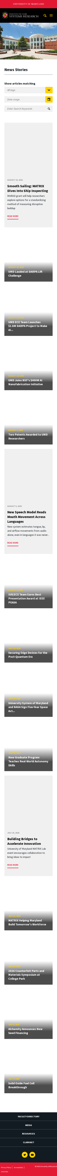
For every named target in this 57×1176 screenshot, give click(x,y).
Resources (28, 1133)
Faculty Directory (28, 1116)
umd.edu (4, 1171)
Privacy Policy (6, 1167)
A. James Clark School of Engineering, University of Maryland (20, 11)
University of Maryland (28, 4)
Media (28, 1125)
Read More (12, 216)
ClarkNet (28, 1142)
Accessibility (18, 1167)
